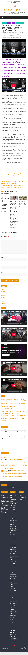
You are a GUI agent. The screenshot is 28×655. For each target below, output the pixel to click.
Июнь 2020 (12, 607)
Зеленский (9, 403)
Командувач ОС (6, 409)
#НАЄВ (20, 399)
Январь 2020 (12, 617)
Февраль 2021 (13, 590)
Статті (22, 22)
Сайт (2, 272)
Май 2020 (12, 609)
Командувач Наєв (12, 406)
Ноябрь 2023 (13, 528)
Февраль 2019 (13, 638)
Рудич (17, 418)
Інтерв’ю (3, 295)
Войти (20, 495)
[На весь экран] (25, 323)
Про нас (2, 503)
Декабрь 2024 (13, 516)
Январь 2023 (12, 543)
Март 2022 (12, 563)
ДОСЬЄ (9, 22)
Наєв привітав (9, 413)
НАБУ (17, 411)
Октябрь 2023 (13, 530)
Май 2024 (12, 524)
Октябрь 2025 (13, 505)
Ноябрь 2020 (13, 597)
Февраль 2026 (13, 499)
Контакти (3, 495)
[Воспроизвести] (2, 323)
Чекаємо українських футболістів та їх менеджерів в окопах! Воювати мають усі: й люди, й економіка (5, 203)
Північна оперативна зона (6, 418)
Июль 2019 (12, 630)
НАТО (21, 411)
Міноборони (8, 411)
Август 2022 (12, 553)
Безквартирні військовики (12, 34)
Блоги (2, 299)
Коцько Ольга (18, 408)
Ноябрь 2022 (13, 547)
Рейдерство (14, 418)
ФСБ (25, 421)
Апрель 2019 (13, 634)
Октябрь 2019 (13, 624)
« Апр (2, 448)
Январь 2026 (12, 501)
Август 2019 (12, 628)
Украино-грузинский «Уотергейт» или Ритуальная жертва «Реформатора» (13, 175)
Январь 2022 (12, 568)
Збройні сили (4, 403)
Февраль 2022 (13, 565)
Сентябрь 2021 (13, 576)
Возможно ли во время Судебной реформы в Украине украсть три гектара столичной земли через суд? (5, 509)
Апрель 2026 (13, 495)
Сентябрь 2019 (13, 626)
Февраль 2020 (13, 615)
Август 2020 (12, 603)
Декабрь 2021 (13, 570)
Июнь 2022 (12, 557)
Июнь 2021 (12, 582)
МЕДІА (13, 22)
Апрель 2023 (13, 536)
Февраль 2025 (13, 511)
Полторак (14, 415)
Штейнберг (7, 422)
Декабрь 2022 (13, 545)
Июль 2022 (12, 555)
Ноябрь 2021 (13, 572)
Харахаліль (3, 422)
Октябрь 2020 (13, 599)
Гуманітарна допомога (9, 400)
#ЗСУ (17, 399)
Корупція (13, 409)
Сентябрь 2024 (13, 520)
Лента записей (22, 497)
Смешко (14, 421)
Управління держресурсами (7, 37)
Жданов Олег (4, 470)
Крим (23, 408)
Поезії (10, 415)
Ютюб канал (3, 303)
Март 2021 (12, 588)
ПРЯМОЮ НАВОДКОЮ (22, 202)
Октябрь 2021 (13, 574)
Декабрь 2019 (13, 619)
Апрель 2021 (13, 586)
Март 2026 (12, 497)
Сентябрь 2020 (13, 601)
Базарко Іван (4, 34)
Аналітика (4, 22)
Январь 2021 (12, 592)
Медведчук (3, 411)
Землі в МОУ (8, 35)
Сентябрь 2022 (13, 551)
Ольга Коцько (17, 413)
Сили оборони (8, 421)
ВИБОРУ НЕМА (14, 10)
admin (11, 32)
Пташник (22, 35)
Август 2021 (12, 578)
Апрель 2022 (13, 561)
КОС (12, 403)
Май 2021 (12, 584)
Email (2, 265)
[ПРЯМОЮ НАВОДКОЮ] (23, 196)
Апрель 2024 (13, 526)
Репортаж (3, 291)
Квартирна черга (16, 35)
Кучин (25, 408)
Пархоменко (4, 415)
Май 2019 (12, 632)
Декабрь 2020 (13, 595)
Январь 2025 (12, 514)
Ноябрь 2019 (13, 621)
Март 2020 (12, 613)
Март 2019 (12, 636)
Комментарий (4, 239)
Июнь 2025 (12, 509)
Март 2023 (12, 538)
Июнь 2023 (12, 534)
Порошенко (21, 415)
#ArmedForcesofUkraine (6, 399)
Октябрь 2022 (13, 549)
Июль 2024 (12, 522)
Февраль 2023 (13, 541)
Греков (19, 34)
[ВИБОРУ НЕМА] (2, 17)
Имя (2, 257)
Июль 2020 (12, 605)
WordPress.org (22, 502)
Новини (17, 22)
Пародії (2, 301)
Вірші (23, 399)
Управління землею (17, 37)
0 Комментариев (18, 32)
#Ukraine (14, 399)
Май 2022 (12, 559)
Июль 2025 (12, 507)
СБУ (19, 418)
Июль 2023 (12, 532)
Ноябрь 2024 (13, 518)
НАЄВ (14, 411)
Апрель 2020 (13, 611)
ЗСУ (12, 35)
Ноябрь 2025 (13, 503)
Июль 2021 (12, 580)
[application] (14, 317)
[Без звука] (23, 323)
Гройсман (3, 400)
